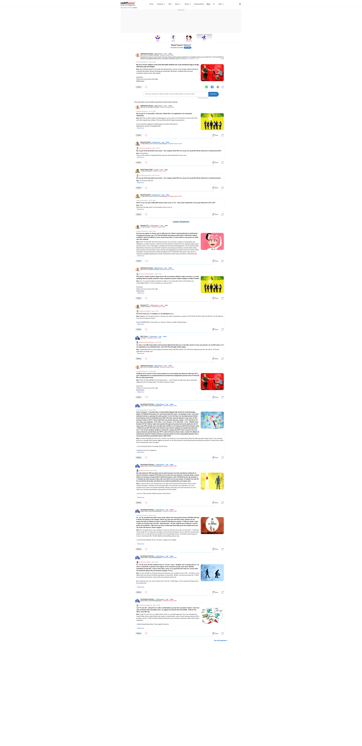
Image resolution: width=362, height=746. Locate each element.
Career (130, 7)
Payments (160, 4)
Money (187, 4)
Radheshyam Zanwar (146, 53)
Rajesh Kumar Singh (146, 169)
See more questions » (221, 640)
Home (151, 4)
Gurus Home (124, 7)
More (220, 4)
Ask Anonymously (203, 98)
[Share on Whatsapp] (206, 87)
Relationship (189, 41)
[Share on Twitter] (218, 87)
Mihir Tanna (144, 336)
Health (157, 41)
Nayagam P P (144, 225)
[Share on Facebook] (212, 87)
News (177, 4)
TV (214, 4)
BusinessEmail (199, 4)
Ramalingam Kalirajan (147, 404)
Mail (170, 4)
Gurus (208, 4)
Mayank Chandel (145, 142)
